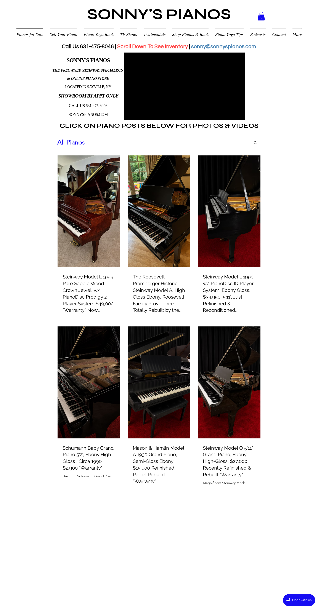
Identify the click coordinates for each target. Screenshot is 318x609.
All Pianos (71, 142)
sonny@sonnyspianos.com (223, 46)
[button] (261, 16)
